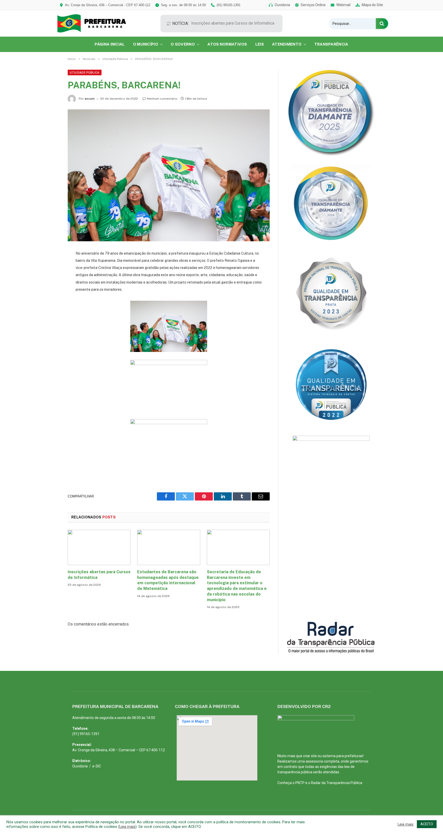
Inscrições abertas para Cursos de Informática (232, 23)
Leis (259, 44)
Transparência (331, 44)
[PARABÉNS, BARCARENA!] (169, 175)
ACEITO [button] (426, 824)
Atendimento (286, 44)
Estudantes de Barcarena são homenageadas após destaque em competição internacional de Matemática (168, 580)
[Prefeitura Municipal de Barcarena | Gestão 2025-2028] (95, 23)
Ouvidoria (80, 766)
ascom (90, 98)
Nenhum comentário (162, 98)
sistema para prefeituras (343, 756)
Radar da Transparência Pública (336, 783)
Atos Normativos (227, 44)
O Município (145, 44)
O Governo (183, 44)
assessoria (314, 761)
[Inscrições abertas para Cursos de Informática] (99, 547)
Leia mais (127, 826)
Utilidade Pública (84, 72)
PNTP (300, 783)
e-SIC (96, 766)
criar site (310, 756)
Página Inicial (110, 44)
